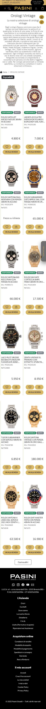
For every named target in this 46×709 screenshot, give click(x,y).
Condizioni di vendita (23, 641)
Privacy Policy (23, 690)
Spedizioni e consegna (23, 652)
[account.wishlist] (39, 8)
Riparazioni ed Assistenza (23, 628)
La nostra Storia (23, 614)
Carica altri (23, 562)
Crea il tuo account (23, 676)
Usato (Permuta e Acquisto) (23, 625)
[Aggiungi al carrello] (16, 147)
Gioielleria (23, 617)
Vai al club (36, 2)
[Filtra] (41, 17)
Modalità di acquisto (23, 645)
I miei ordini (23, 683)
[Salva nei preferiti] (7, 147)
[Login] (36, 8)
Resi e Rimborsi (23, 659)
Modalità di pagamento (23, 649)
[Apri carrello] (42, 8)
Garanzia (23, 656)
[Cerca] (9, 8)
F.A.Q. (23, 621)
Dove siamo (23, 610)
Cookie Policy (23, 687)
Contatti (23, 607)
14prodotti (8, 77)
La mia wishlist (23, 680)
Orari (23, 603)
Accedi (23, 673)
